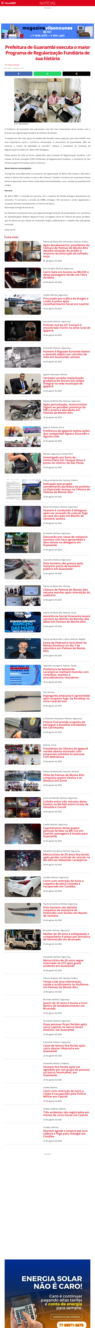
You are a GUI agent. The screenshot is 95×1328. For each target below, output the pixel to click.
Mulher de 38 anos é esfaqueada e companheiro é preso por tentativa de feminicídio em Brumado (66, 936)
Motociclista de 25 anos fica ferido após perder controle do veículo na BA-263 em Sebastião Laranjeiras (66, 857)
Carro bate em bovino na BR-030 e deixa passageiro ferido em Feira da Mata (66, 274)
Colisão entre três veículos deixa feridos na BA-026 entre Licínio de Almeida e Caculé (66, 804)
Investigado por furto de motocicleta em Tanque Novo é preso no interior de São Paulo (64, 460)
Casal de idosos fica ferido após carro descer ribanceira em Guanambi (64, 1069)
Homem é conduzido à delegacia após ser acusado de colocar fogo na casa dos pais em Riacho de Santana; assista (65, 514)
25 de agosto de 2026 (52, 496)
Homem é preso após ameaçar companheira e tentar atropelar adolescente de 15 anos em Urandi (66, 1244)
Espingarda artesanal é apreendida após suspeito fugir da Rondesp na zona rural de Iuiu (66, 698)
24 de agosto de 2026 (52, 600)
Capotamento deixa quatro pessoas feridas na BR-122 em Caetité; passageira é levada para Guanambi (65, 832)
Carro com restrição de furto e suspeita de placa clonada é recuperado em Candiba (63, 883)
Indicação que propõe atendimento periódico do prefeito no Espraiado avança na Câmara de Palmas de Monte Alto (66, 488)
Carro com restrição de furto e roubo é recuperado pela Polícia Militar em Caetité (64, 1122)
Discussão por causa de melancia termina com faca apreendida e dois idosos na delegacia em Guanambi (65, 541)
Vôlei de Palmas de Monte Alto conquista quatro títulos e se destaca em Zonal (63, 777)
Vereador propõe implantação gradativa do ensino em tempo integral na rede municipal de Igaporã (63, 382)
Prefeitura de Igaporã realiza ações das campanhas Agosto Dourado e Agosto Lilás (66, 433)
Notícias (47, 3)
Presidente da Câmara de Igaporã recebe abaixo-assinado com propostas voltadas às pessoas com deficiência (65, 753)
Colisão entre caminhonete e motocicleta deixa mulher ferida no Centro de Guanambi (64, 1265)
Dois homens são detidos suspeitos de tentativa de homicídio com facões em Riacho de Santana (65, 911)
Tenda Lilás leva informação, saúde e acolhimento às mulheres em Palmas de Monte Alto (66, 989)
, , (58, 268)
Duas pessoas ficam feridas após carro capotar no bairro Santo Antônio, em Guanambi (65, 1042)
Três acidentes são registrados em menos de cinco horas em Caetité (66, 1147)
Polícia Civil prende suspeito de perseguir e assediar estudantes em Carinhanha (64, 724)
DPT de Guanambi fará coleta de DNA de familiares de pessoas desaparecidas (65, 1286)
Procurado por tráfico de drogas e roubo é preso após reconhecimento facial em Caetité (66, 301)
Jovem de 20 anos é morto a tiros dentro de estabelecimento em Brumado (65, 1016)
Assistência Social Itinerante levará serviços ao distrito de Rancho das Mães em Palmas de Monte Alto (66, 619)
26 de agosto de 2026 (52, 261)
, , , (65, 241)
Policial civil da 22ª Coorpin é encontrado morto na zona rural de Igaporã (66, 327)
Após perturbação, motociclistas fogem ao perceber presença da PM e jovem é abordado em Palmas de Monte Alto (65, 408)
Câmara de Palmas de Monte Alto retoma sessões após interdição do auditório (66, 592)
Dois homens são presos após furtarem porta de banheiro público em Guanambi (63, 566)
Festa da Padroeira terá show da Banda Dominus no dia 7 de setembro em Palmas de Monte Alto (65, 647)
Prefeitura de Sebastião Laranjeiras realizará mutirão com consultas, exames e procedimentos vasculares (66, 673)
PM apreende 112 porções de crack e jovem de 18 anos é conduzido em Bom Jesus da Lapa (66, 1201)
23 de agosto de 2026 (52, 1050)
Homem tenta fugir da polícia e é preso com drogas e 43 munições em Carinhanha (65, 1307)
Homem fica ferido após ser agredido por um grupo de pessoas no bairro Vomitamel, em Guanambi (66, 1097)
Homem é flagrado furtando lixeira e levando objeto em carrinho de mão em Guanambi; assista (66, 354)
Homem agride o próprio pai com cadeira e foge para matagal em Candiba (65, 1175)
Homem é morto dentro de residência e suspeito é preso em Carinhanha (65, 1222)
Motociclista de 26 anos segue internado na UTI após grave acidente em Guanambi (63, 963)
